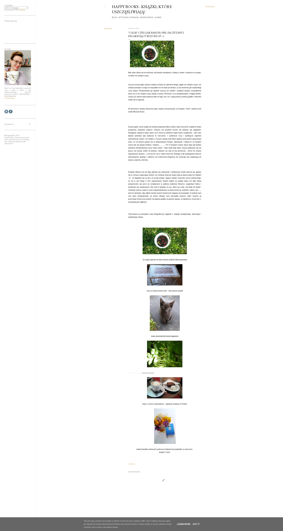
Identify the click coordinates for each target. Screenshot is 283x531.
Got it (196, 524)
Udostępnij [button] (108, 28)
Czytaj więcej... (9, 98)
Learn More (183, 524)
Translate (22, 10)
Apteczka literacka (128, 17)
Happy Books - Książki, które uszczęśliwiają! (142, 9)
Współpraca (146, 17)
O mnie (157, 17)
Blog (114, 17)
